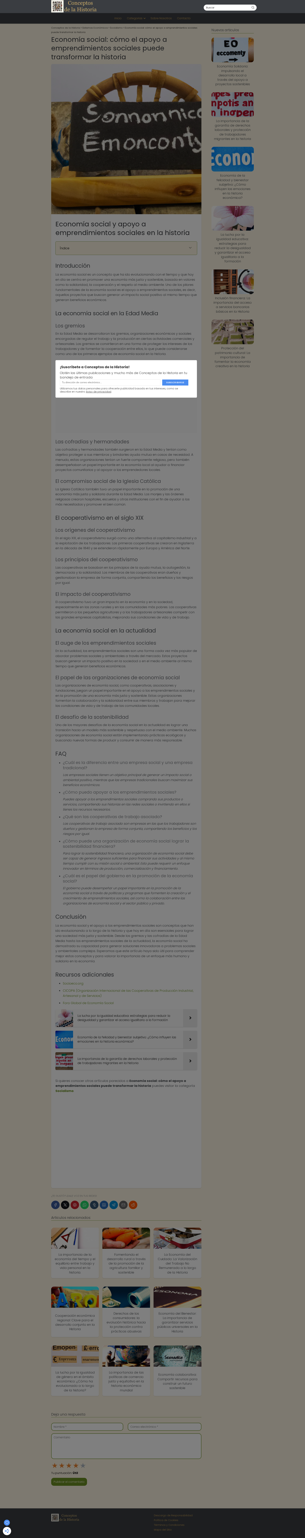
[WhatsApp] (84, 1205)
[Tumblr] (94, 1205)
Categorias (134, 18)
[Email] (123, 1205)
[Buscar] (253, 7)
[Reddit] (133, 1205)
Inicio (118, 18)
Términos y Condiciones (169, 1525)
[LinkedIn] (104, 1205)
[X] (65, 1205)
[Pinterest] (75, 1205)
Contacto (184, 18)
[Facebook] (55, 1205)
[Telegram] (113, 1205)
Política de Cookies (166, 1520)
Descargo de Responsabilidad (173, 1515)
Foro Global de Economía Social (88, 1003)
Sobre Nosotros (161, 18)
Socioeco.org (73, 983)
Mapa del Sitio (163, 1529)
